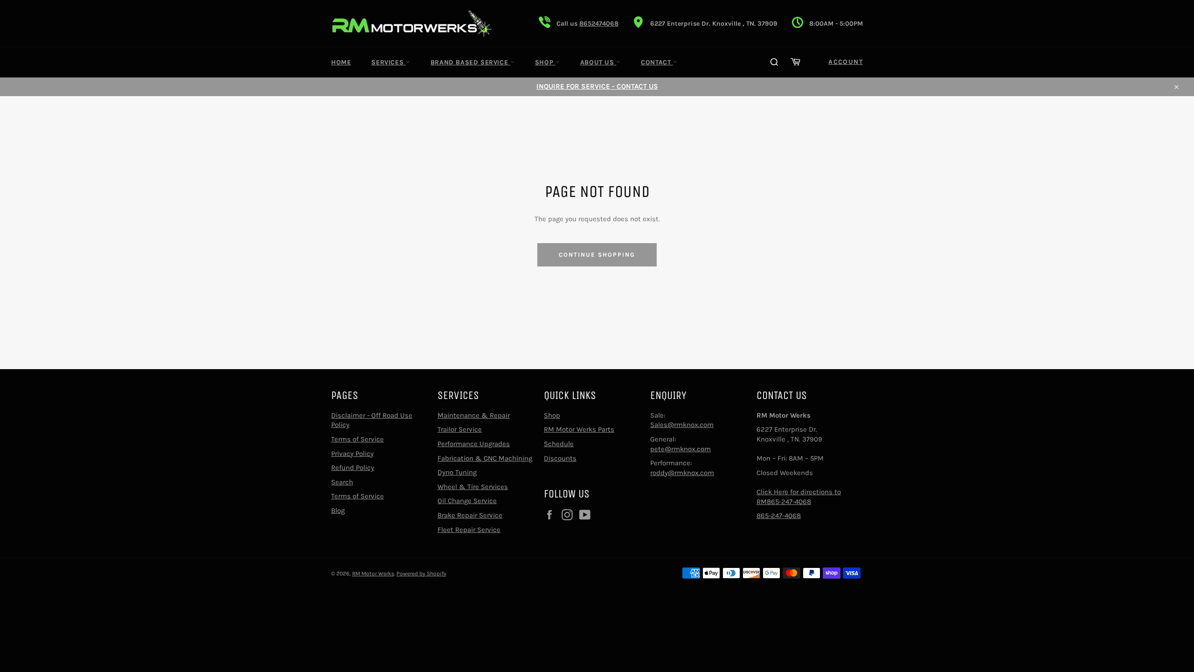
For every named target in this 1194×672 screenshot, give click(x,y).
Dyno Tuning (457, 472)
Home (341, 62)
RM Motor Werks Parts (579, 429)
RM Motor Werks (373, 573)
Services (388, 62)
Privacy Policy (352, 453)
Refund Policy (352, 467)
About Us (598, 62)
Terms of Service (357, 439)
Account (845, 62)
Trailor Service (459, 429)
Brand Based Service (470, 62)
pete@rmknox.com (680, 449)
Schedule (559, 444)
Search (342, 482)
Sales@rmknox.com (682, 424)
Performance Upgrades (473, 444)
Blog (338, 510)
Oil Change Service (467, 501)
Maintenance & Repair (473, 415)
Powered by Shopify (421, 573)
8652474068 (598, 24)
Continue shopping (597, 254)
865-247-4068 (779, 515)
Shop (545, 62)
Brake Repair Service (469, 515)
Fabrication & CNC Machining (484, 458)
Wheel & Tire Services (472, 487)
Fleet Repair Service (468, 529)
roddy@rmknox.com (682, 473)
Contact (657, 62)
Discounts (560, 458)
